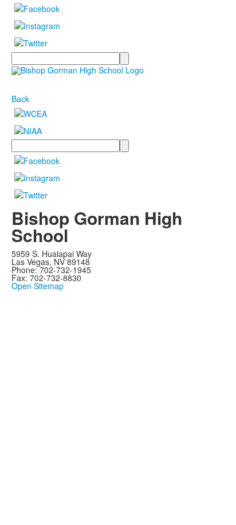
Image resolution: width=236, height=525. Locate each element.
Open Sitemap (37, 285)
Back (20, 98)
